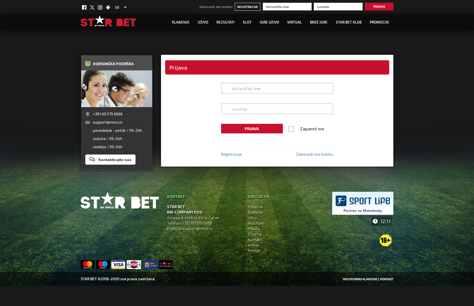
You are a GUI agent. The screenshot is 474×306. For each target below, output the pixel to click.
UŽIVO (203, 22)
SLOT (247, 22)
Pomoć (254, 250)
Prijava (379, 6)
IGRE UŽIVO (269, 22)
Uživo (252, 217)
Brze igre (319, 22)
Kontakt (255, 239)
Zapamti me (312, 128)
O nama (255, 234)
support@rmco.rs (107, 122)
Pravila (254, 228)
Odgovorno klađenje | (361, 279)
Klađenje (181, 22)
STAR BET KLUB (349, 22)
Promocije (379, 22)
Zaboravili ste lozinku (215, 6)
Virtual (294, 22)
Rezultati (225, 22)
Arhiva (253, 245)
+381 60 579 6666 (108, 113)
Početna (255, 206)
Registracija (247, 6)
